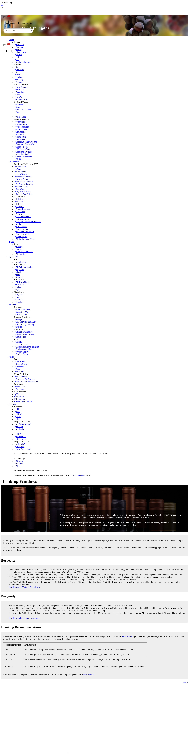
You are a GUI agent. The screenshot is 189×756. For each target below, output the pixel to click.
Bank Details (8, 697)
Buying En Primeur (24, 181)
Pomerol (19, 214)
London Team (8, 700)
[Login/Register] (6, 51)
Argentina (20, 92)
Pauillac (19, 201)
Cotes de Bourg (22, 219)
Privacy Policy (22, 352)
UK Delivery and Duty (26, 322)
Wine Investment (23, 309)
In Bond (19, 444)
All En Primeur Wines (25, 239)
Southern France (23, 62)
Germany (20, 69)
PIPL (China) (21, 344)
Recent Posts (21, 364)
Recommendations (24, 176)
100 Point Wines (23, 149)
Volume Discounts (24, 157)
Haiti (18, 297)
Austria (19, 74)
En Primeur (14, 162)
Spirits (11, 241)
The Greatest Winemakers (27, 381)
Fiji (17, 289)
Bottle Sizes (21, 337)
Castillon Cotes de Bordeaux (28, 221)
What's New (21, 122)
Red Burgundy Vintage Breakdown (24, 618)
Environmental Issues (25, 349)
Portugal (19, 82)
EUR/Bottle (21, 436)
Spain (18, 72)
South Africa (21, 99)
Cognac (19, 249)
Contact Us (7, 695)
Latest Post (20, 362)
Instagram (20, 399)
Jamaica (19, 299)
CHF (18, 409)
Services (12, 304)
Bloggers (20, 367)
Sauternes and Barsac (25, 231)
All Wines (20, 159)
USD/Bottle (21, 439)
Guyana (19, 294)
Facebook (20, 396)
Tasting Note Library (25, 334)
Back (185, 682)
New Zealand (22, 87)
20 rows (19, 461)
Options (12, 404)
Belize (18, 287)
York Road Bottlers (24, 251)
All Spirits (20, 254)
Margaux (20, 206)
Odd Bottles (21, 139)
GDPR (19, 342)
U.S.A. (19, 97)
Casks (13, 257)
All (17, 466)
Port (17, 112)
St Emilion (20, 211)
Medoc (19, 224)
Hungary (19, 79)
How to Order (22, 179)
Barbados (20, 284)
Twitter (19, 394)
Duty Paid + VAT (23, 449)
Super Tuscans (22, 147)
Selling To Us (22, 312)
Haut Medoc (21, 226)
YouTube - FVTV (25, 401)
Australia (20, 89)
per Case (19, 426)
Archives (20, 372)
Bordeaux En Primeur (25, 379)
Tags (18, 369)
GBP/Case (20, 434)
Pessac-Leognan (23, 209)
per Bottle (20, 429)
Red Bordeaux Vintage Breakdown (24, 587)
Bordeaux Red (22, 229)
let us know (127, 636)
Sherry (18, 107)
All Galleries (21, 377)
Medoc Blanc (21, 236)
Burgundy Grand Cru (25, 144)
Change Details (78, 475)
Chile (18, 94)
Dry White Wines (23, 191)
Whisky (19, 246)
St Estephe (20, 199)
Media (11, 357)
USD (18, 419)
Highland (20, 269)
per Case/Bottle (22, 424)
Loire (18, 57)
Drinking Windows (24, 332)
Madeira (19, 104)
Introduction (21, 167)
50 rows (19, 463)
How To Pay (21, 314)
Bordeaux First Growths (26, 142)
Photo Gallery (22, 186)
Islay (18, 274)
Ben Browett (88, 674)
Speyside (20, 277)
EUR (18, 411)
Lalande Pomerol (23, 216)
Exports (19, 327)
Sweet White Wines (24, 194)
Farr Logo (20, 389)
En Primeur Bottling (24, 184)
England (19, 77)
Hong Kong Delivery (25, 324)
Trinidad (19, 302)
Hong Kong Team (10, 733)
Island (18, 272)
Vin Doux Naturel (23, 109)
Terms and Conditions (11, 715)
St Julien (19, 204)
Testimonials (8, 712)
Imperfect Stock (22, 154)
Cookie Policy (22, 354)
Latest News (21, 174)
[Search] (12, 51)
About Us (7, 709)
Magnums (20, 134)
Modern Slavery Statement (27, 347)
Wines (18, 169)
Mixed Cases (21, 129)
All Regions (21, 117)
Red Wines (20, 189)
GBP (18, 414)
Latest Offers (21, 124)
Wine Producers (22, 127)
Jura (17, 59)
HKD (18, 416)
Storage (19, 319)
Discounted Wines (24, 152)
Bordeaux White (23, 234)
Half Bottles (21, 137)
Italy (18, 67)
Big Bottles (20, 132)
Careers (6, 718)
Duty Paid (20, 446)
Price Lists (20, 386)
